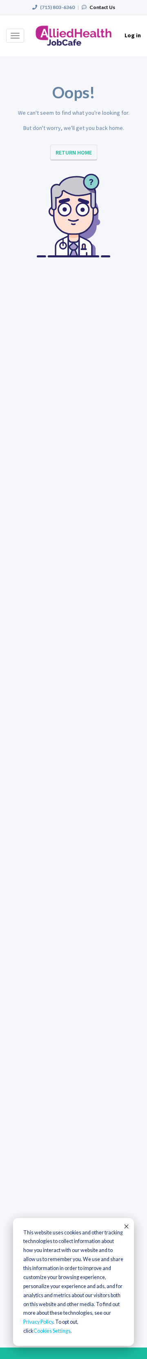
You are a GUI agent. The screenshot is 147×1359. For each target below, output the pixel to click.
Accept (126, 1226)
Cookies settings (52, 1331)
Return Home (74, 152)
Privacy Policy (38, 1322)
